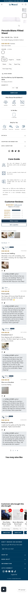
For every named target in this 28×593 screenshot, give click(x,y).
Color (6, 49)
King (10, 64)
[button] (5, 43)
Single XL (11, 60)
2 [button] (13, 450)
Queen (4, 64)
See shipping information (6, 81)
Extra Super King (7, 69)
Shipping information (9, 141)
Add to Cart (6, 532)
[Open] (3, 589)
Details (4, 135)
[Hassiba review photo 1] (5, 265)
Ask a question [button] (14, 225)
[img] (5, 251)
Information (6, 563)
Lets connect (7, 568)
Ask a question (7, 145)
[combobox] (6, 528)
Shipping (10, 40)
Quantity (4, 85)
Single (4, 60)
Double (18, 60)
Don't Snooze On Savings (11, 542)
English (13, 574)
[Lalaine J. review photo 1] (5, 346)
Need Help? (5, 559)
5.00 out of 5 (18, 205)
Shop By (4, 555)
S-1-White (2, 52)
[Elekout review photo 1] (5, 390)
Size (2, 56)
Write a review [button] (14, 221)
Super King (17, 64)
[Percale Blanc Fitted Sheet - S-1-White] (2, 493)
